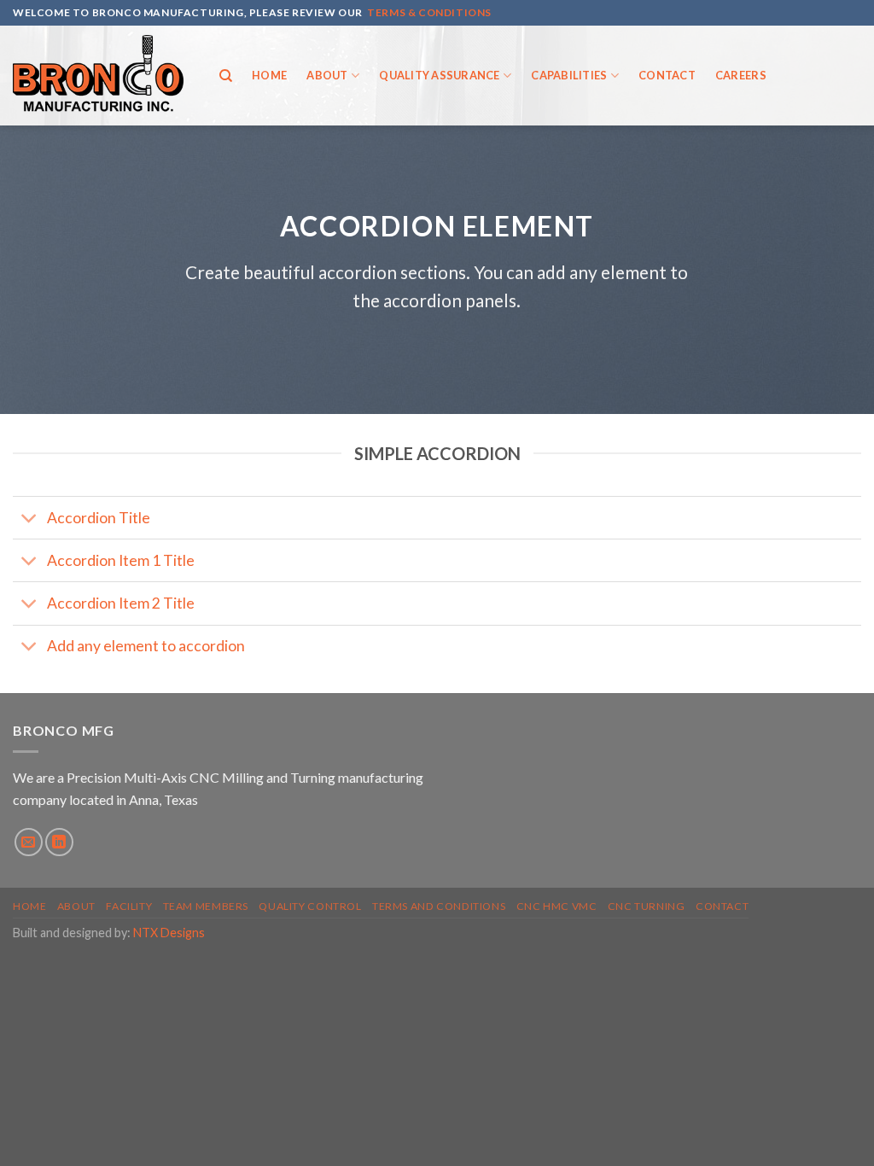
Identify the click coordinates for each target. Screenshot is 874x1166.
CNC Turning (646, 906)
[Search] (225, 76)
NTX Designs (169, 932)
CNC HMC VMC (556, 906)
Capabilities (569, 75)
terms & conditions (429, 12)
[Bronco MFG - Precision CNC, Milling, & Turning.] (98, 75)
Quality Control (310, 906)
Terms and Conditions (438, 906)
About (326, 75)
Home (269, 75)
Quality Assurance (439, 75)
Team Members (205, 906)
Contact (667, 75)
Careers (740, 75)
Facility (129, 906)
